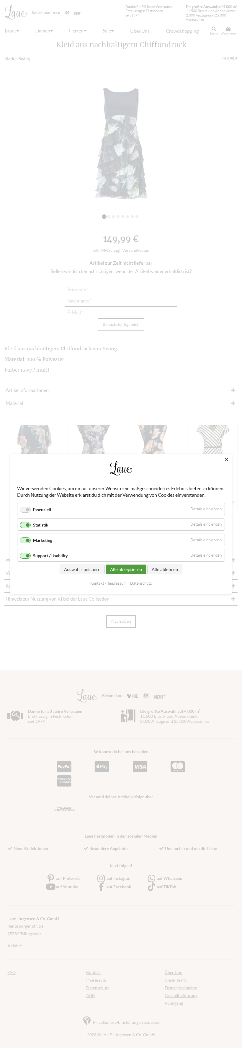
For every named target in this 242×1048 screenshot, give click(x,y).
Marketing (42, 540)
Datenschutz (141, 583)
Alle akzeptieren (126, 569)
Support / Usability (50, 556)
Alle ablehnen (165, 569)
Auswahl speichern (82, 569)
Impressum (117, 583)
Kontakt (97, 583)
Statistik (40, 525)
